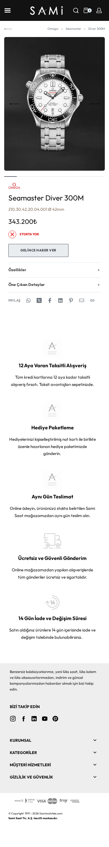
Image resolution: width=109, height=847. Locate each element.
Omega (53, 29)
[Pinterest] (55, 719)
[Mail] (81, 300)
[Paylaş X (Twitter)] (39, 300)
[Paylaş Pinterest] (71, 300)
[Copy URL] (92, 300)
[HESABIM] (99, 10)
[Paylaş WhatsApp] (28, 300)
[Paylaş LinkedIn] (60, 300)
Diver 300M (96, 29)
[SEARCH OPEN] (76, 10)
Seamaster (73, 29)
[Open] (7, 10)
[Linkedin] (34, 719)
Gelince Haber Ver (38, 250)
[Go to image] (10, 176)
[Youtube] (45, 719)
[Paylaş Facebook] (49, 300)
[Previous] (14, 104)
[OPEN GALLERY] (54, 104)
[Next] (94, 104)
